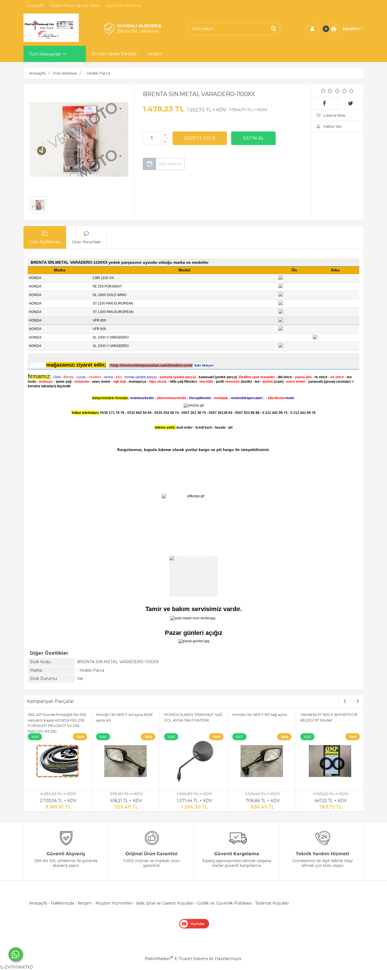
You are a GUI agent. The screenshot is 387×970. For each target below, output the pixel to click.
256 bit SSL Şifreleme (138, 31)
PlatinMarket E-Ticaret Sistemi (176, 958)
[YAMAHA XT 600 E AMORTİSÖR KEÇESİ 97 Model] (330, 762)
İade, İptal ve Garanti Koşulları (164, 903)
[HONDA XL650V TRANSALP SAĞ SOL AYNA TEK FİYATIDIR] (194, 762)
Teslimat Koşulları (272, 903)
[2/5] (327, 90)
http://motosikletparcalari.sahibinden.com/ (151, 365)
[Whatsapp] (15, 954)
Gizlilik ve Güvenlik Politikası (224, 903)
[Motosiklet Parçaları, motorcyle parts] (51, 40)
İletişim (85, 903)
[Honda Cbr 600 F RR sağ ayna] (262, 762)
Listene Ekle (334, 115)
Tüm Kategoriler (45, 54)
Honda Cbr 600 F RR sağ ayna (259, 714)
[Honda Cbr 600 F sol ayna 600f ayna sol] (126, 762)
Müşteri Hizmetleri (113, 903)
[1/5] (323, 90)
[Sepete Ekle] (200, 138)
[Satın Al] (253, 138)
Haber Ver (332, 126)
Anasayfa (38, 903)
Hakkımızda (62, 903)
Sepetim (351, 28)
